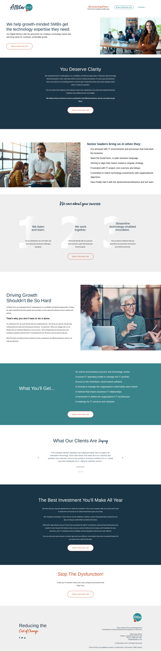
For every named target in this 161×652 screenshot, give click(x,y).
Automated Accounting (109, 629)
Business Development (126, 629)
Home (119, 628)
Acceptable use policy (106, 647)
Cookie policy (119, 647)
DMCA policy (137, 647)
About (124, 628)
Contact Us (138, 629)
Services (141, 7)
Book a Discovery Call (124, 7)
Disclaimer (128, 647)
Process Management (134, 628)
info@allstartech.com (135, 639)
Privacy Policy (93, 647)
